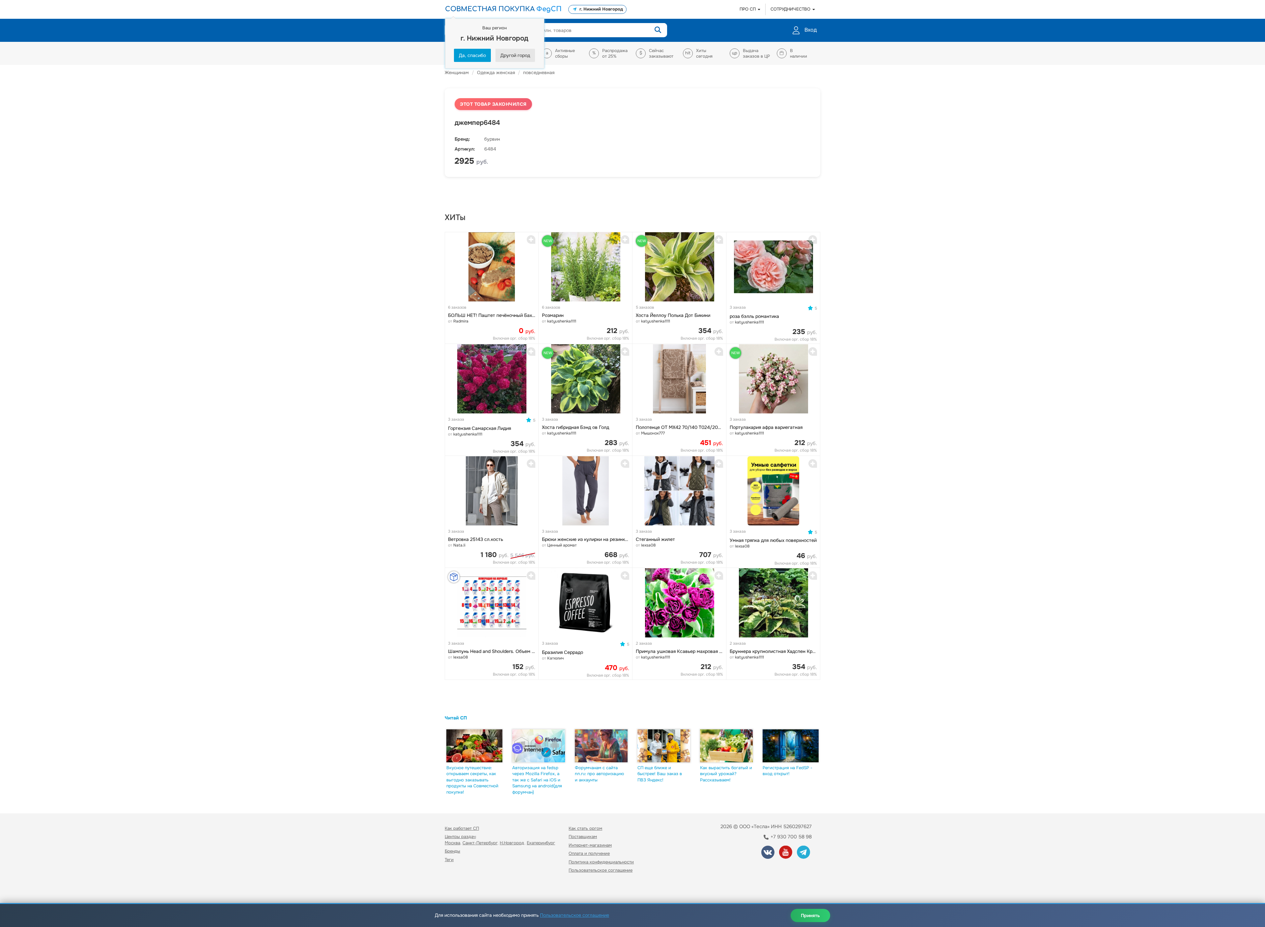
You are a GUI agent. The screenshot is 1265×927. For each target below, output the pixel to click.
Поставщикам (583, 836)
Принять (810, 915)
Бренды (452, 851)
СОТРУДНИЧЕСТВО (791, 9)
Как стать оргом (585, 828)
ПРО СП (748, 9)
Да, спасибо (472, 55)
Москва (452, 843)
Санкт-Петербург (480, 843)
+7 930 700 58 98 (790, 836)
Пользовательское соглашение (600, 870)
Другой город (515, 55)
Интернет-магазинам (590, 845)
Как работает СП (462, 828)
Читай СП (456, 718)
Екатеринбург (541, 843)
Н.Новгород (512, 843)
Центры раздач (460, 836)
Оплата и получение (589, 853)
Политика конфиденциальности (601, 862)
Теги (449, 859)
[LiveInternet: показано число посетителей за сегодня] (459, 889)
